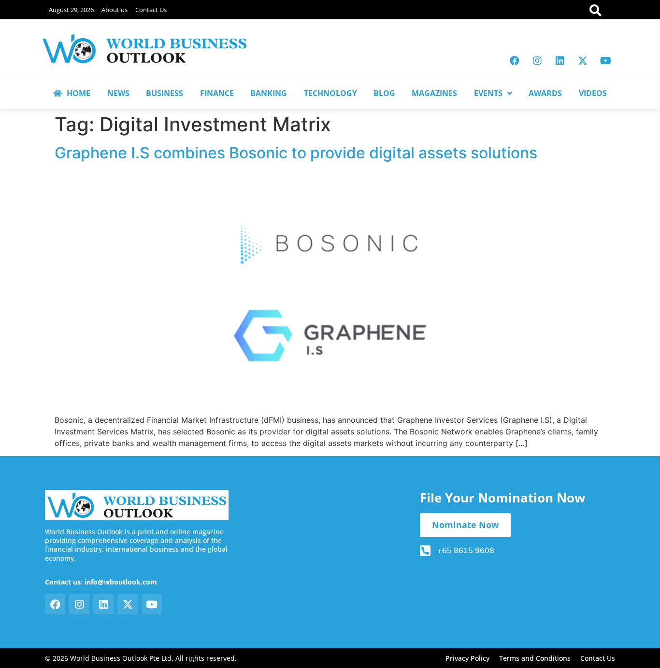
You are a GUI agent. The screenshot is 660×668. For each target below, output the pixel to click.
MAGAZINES (434, 93)
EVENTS (488, 93)
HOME (78, 93)
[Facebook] (514, 60)
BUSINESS (164, 93)
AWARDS (545, 93)
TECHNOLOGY (330, 93)
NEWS (118, 93)
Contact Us (151, 9)
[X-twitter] (582, 60)
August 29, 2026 (71, 9)
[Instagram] (537, 60)
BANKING (268, 93)
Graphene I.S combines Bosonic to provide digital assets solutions (296, 152)
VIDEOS (593, 93)
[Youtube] (605, 60)
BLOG (384, 93)
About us (114, 9)
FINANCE (217, 93)
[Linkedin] (560, 60)
